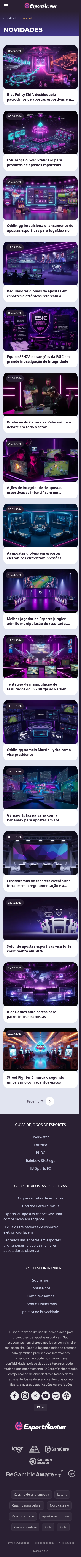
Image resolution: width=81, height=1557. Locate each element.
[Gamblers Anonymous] (34, 1449)
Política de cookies (44, 1542)
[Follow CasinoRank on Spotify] (56, 1395)
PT (38, 1407)
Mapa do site (40, 1550)
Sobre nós (40, 1280)
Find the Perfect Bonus (40, 1206)
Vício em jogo (67, 1542)
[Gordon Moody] (40, 1461)
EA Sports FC (40, 1168)
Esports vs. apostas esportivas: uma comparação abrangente (32, 1216)
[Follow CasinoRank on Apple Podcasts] (66, 1395)
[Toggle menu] (6, 5)
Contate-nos (40, 1288)
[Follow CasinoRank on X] (35, 1395)
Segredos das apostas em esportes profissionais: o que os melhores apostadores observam (32, 1245)
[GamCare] (57, 1449)
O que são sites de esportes (40, 1198)
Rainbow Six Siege (40, 1160)
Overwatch (40, 1137)
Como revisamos (40, 1296)
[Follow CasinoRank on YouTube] (45, 1395)
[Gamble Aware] (34, 1473)
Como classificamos (40, 1303)
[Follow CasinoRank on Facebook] (14, 1395)
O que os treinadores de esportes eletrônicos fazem (31, 1230)
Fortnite (40, 1144)
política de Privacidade (40, 1311)
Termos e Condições (17, 1542)
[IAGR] (18, 1449)
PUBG (40, 1152)
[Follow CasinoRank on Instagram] (25, 1395)
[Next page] (50, 1101)
